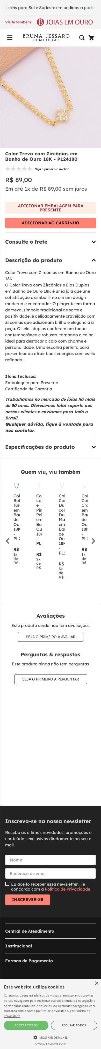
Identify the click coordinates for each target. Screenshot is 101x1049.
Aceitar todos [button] (26, 1025)
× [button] (96, 983)
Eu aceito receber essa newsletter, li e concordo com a (50, 886)
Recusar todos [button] (74, 1025)
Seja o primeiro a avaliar (50, 636)
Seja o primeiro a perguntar (50, 679)
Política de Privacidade (67, 889)
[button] (9, 37)
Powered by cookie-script (50, 1043)
